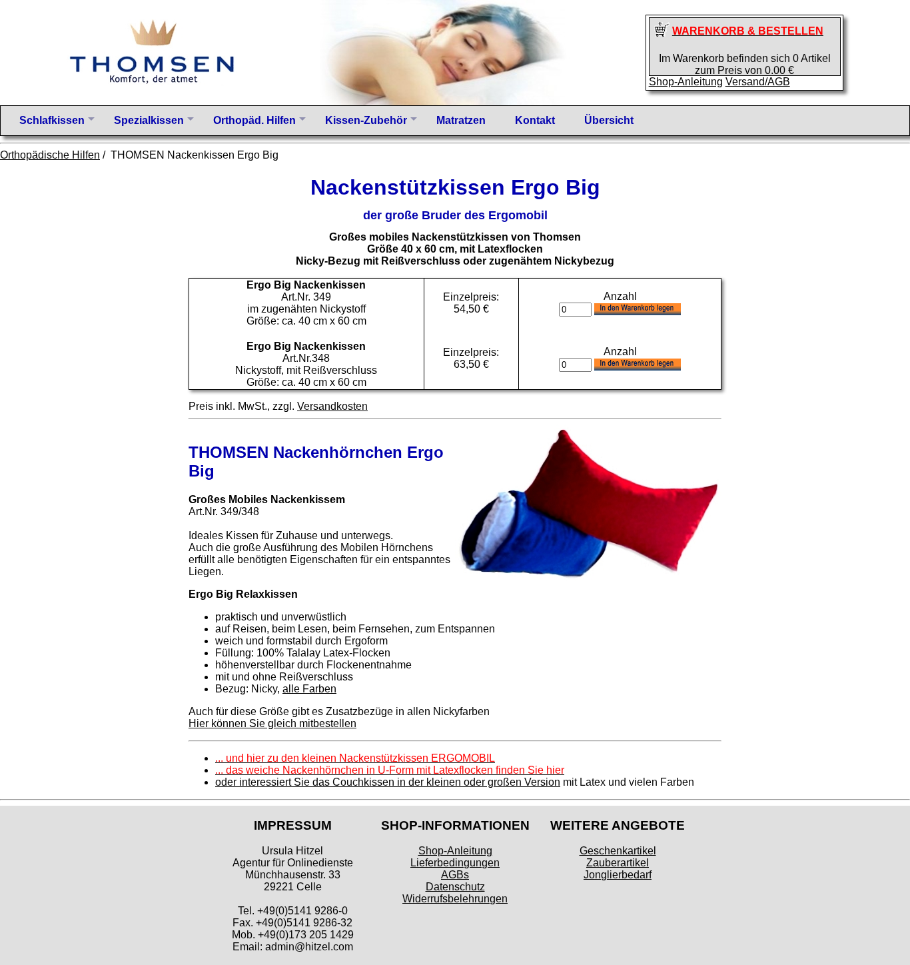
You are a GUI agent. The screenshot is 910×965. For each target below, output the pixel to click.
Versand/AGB (757, 81)
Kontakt (535, 120)
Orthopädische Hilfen (50, 155)
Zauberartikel (617, 862)
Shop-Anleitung (686, 81)
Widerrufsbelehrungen (455, 898)
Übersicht (609, 120)
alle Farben (309, 688)
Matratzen (461, 120)
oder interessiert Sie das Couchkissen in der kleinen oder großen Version (387, 782)
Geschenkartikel (618, 850)
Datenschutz (455, 886)
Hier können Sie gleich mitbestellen (272, 723)
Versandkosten (332, 406)
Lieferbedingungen (455, 862)
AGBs (455, 874)
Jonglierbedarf (618, 874)
